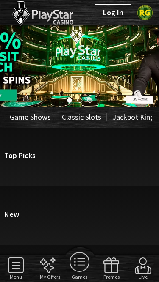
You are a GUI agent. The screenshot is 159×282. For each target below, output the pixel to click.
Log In (113, 12)
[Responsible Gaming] (145, 12)
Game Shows (30, 117)
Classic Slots (81, 117)
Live (143, 276)
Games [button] (79, 276)
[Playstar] (33, 11)
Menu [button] (16, 276)
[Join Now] (79, 105)
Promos (111, 276)
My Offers (48, 276)
